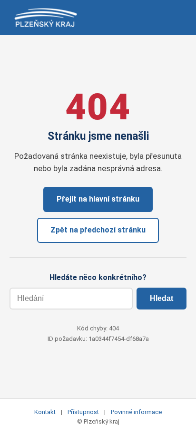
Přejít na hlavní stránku (98, 198)
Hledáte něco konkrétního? (98, 277)
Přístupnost (83, 412)
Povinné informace (136, 412)
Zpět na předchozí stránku (98, 229)
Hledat (161, 298)
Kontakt (45, 412)
